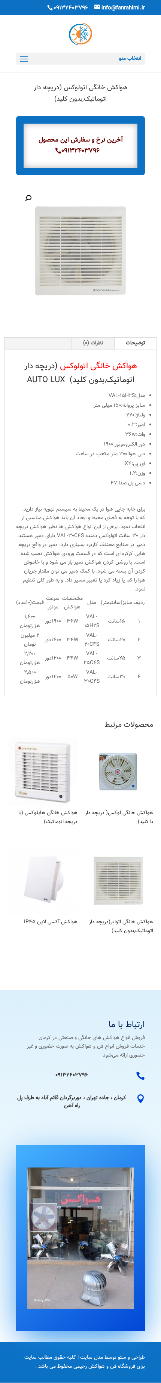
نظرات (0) (93, 343)
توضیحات (135, 343)
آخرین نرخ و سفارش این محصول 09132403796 (81, 145)
